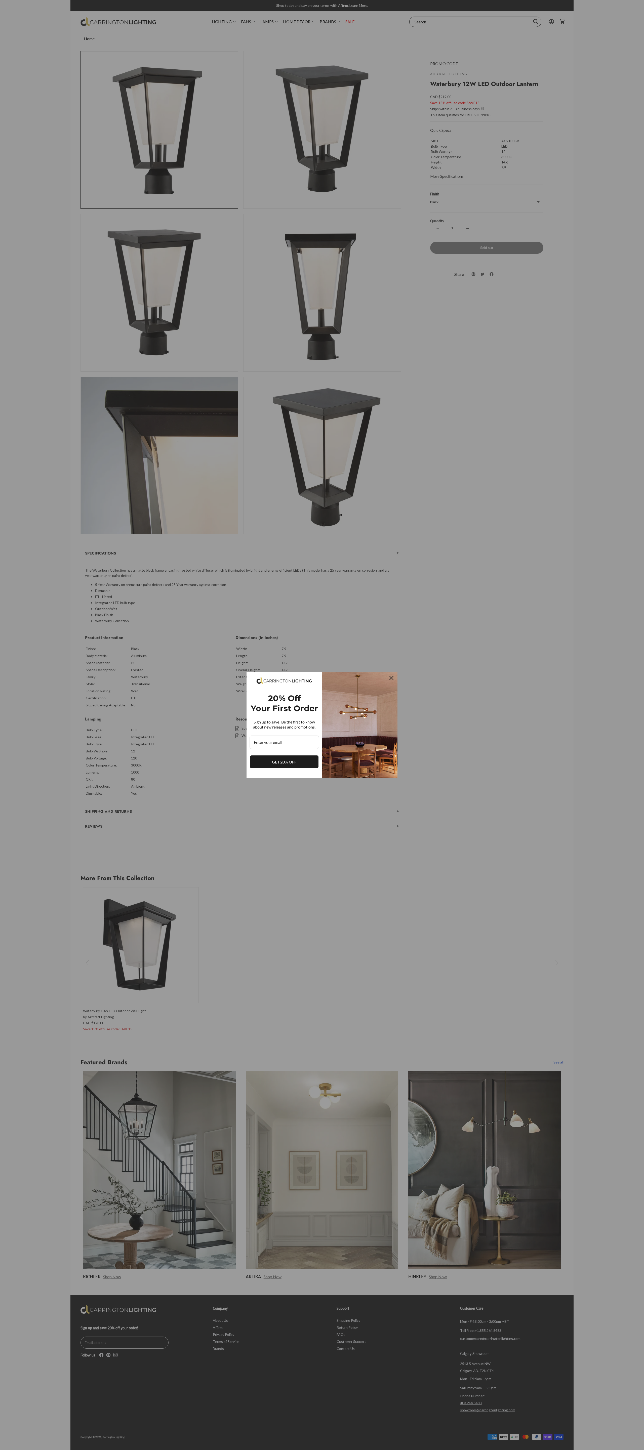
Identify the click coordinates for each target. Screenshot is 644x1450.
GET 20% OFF (284, 761)
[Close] (391, 678)
